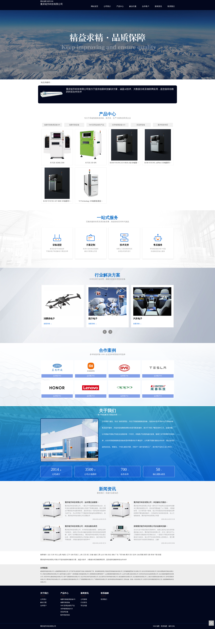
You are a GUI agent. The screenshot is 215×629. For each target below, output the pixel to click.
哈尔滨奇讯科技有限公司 (149, 571)
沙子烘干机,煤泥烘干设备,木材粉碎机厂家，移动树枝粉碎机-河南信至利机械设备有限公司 (96, 571)
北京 (49, 555)
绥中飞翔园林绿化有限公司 (72, 576)
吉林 (72, 555)
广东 (116, 555)
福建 (95, 555)
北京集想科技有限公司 (139, 576)
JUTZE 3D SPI (90, 163)
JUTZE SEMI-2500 (57, 163)
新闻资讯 (158, 6)
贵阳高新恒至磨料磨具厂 (97, 574)
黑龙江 (76, 555)
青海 (152, 555)
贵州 (134, 555)
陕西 (145, 555)
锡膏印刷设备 (65, 602)
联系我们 (171, 6)
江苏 (84, 555)
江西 (98, 555)
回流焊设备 (64, 612)
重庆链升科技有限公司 (51, 4)
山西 (59, 555)
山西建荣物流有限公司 (61, 571)
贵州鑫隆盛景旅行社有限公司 (132, 571)
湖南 (113, 555)
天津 (52, 555)
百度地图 (164, 626)
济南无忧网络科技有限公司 (51, 574)
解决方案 (132, 6)
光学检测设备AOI (66, 609)
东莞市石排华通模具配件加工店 (152, 579)
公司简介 (107, 6)
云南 (138, 555)
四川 (131, 555)
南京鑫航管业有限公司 (125, 576)
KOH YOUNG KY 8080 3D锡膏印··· (57, 201)
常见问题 (84, 605)
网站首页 (94, 6)
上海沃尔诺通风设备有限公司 (156, 576)
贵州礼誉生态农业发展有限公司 (148, 574)
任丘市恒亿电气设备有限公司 (89, 576)
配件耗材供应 (65, 615)
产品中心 (120, 6)
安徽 (91, 555)
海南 (123, 555)
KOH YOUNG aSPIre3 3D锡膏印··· (157, 163)
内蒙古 (64, 555)
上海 (80, 555)
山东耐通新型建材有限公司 (113, 574)
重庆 (127, 555)
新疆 (159, 555)
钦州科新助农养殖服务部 (115, 579)
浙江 (88, 555)
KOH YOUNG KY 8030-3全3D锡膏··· (124, 163)
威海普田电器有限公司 (47, 571)
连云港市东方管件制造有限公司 (108, 576)
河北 (56, 555)
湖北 (109, 555)
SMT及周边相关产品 (67, 605)
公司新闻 (84, 599)
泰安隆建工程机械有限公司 (81, 574)
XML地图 (156, 626)
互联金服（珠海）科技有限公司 (133, 579)
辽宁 (68, 555)
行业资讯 (84, 602)
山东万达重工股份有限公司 (130, 574)
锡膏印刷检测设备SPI (67, 599)
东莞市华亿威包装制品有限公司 (53, 576)
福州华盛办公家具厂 (66, 574)
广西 (120, 555)
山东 (102, 555)
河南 (106, 555)
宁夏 (156, 555)
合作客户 (145, 6)
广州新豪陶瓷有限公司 (86, 579)
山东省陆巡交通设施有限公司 (69, 579)
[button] (107, 76)
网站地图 (43, 1)
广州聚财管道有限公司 (100, 579)
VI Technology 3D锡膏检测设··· (91, 201)
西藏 (141, 555)
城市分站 (50, 1)
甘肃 (148, 555)
